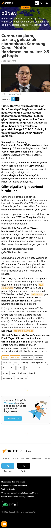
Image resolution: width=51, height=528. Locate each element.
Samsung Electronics (39, 363)
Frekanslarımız (18, 482)
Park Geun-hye (21, 378)
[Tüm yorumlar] (4, 524)
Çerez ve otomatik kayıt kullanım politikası (19, 493)
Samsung (24, 363)
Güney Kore (7, 363)
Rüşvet (5, 373)
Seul (16, 363)
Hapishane (22, 373)
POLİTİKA (25, 458)
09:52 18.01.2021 (8, 61)
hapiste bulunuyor (23, 330)
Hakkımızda (6, 482)
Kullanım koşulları (9, 485)
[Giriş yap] (41, 3)
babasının (36, 294)
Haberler (38, 357)
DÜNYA (5, 357)
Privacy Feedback (26, 496)
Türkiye (5, 458)
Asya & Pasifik (27, 357)
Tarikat (20, 368)
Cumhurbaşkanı (8, 368)
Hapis (13, 373)
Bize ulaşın (22, 485)
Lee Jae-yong (41, 368)
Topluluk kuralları (8, 489)
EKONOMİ (15, 357)
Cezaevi (32, 373)
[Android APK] (9, 504)
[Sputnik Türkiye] (8, 4)
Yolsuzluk (29, 368)
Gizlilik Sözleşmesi (9, 496)
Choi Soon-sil (8, 378)
